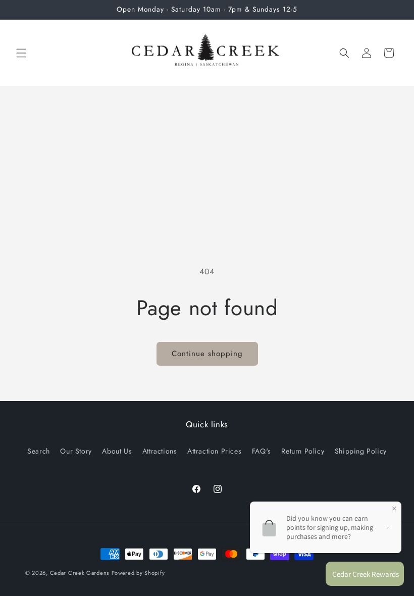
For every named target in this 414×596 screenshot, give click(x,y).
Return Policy (302, 451)
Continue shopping (207, 353)
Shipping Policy (361, 451)
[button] (21, 53)
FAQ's (261, 451)
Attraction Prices (214, 451)
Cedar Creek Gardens (79, 573)
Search (38, 451)
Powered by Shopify (138, 573)
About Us (117, 451)
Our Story (75, 451)
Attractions (159, 451)
